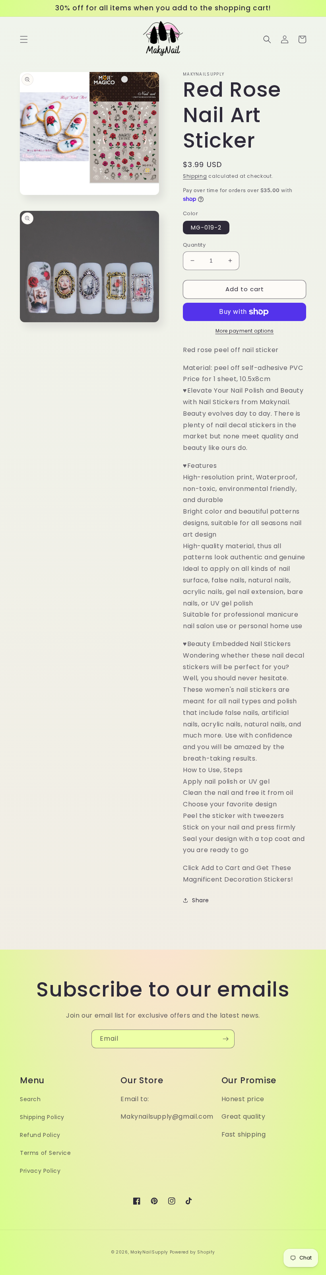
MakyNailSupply (149, 1252)
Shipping (195, 176)
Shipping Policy (42, 1117)
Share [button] (200, 900)
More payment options (244, 330)
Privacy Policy (40, 1171)
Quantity (194, 245)
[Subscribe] (225, 1039)
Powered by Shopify (192, 1252)
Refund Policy (40, 1135)
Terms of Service (45, 1153)
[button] (24, 39)
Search (30, 1099)
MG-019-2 (206, 228)
